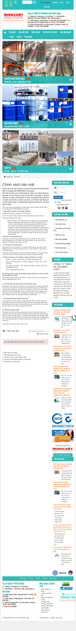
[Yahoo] (66, 208)
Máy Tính (59, 617)
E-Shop (11, 37)
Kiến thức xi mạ (59, 459)
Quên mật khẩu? (66, 200)
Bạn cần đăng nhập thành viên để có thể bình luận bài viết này (24, 342)
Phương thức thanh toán (12, 361)
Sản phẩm (53, 578)
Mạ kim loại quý (60, 248)
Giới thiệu (55, 2)
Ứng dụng (12, 32)
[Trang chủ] (5, 32)
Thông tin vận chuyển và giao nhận (15, 357)
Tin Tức (61, 2)
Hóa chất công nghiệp (62, 243)
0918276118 (30, 18)
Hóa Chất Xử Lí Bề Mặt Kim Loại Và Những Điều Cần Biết (62, 549)
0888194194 (44, 18)
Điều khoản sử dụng (10, 352)
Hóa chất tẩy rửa (61, 220)
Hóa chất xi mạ (23, 32)
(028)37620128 (60, 16)
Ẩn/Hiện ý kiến (43, 334)
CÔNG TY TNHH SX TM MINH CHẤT (62, 267)
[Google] (63, 208)
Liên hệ (67, 2)
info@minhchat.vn (55, 18)
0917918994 (31, 26)
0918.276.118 (18, 589)
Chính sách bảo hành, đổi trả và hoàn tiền (17, 359)
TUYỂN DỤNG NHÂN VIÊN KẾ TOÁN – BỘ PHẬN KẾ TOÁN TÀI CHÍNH (61, 312)
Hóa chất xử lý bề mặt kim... (62, 230)
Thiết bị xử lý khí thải (50, 32)
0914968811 (46, 26)
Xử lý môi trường (61, 252)
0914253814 (63, 20)
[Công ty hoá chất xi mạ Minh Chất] (13, 16)
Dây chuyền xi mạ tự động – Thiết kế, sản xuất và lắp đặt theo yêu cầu (62, 348)
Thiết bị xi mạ (35, 32)
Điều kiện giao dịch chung (12, 355)
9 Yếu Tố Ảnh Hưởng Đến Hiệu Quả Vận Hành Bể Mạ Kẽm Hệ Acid (62, 507)
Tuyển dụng (46, 7)
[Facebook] (59, 208)
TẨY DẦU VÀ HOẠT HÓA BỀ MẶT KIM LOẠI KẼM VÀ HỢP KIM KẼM (62, 466)
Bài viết (45, 578)
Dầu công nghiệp (65, 32)
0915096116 (62, 22)
